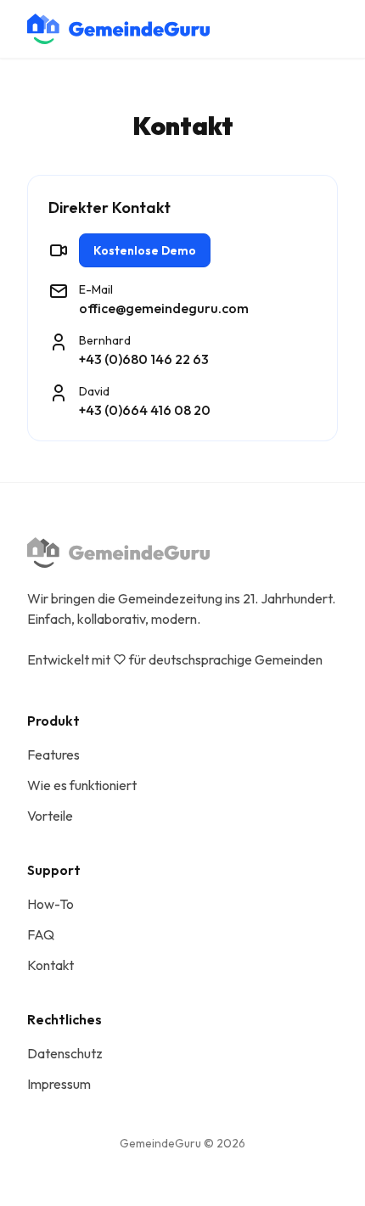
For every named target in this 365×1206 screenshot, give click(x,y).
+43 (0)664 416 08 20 (145, 409)
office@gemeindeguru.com (164, 308)
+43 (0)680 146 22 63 (144, 359)
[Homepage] (118, 29)
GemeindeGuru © (182, 1143)
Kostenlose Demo (144, 250)
